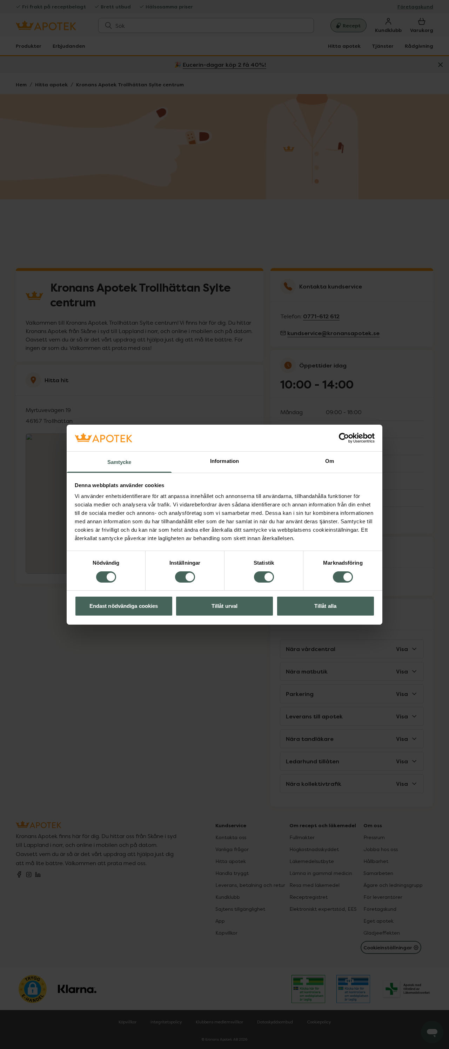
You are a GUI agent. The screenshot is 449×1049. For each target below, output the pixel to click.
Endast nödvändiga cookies (123, 606)
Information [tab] (224, 461)
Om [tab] (329, 461)
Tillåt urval (224, 606)
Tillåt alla (325, 606)
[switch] (185, 577)
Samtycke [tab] (119, 462)
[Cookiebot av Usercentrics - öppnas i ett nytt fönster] (344, 438)
